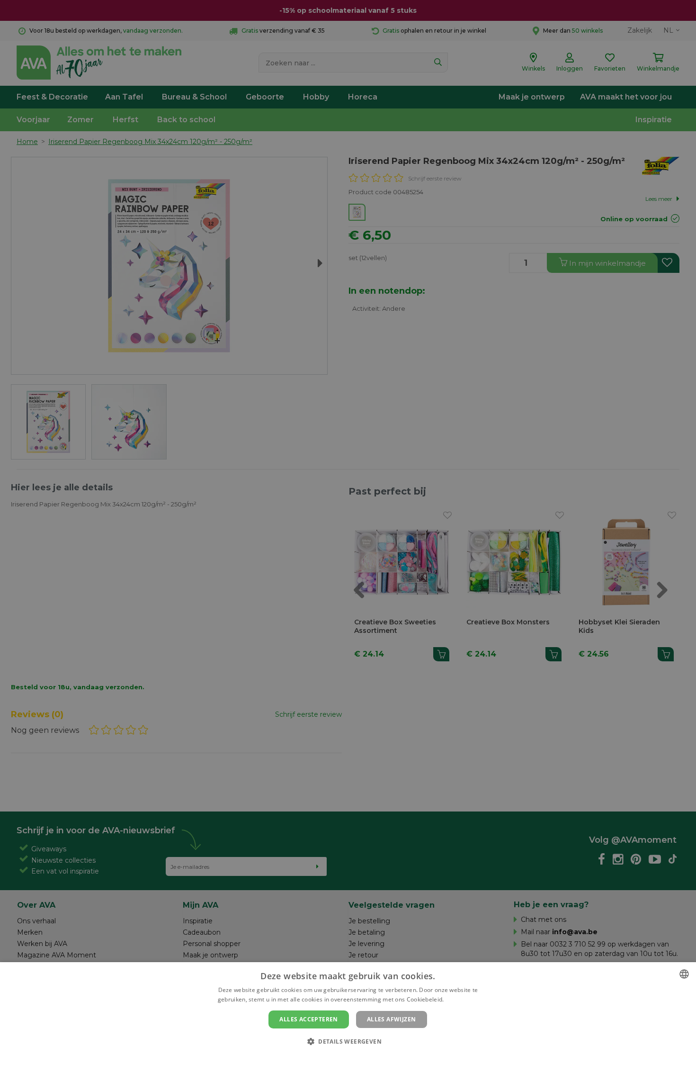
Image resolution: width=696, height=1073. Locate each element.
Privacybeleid (342, 1057)
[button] (348, 1041)
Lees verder (462, 999)
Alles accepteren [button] (308, 1019)
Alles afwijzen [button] (391, 1019)
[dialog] (348, 1017)
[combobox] (684, 974)
